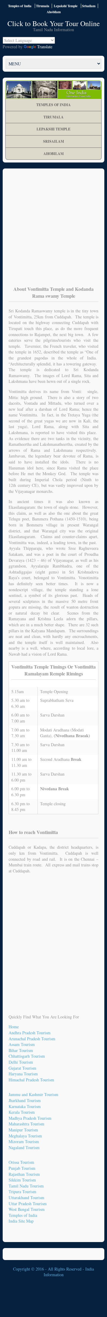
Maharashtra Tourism (26, 1124)
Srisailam (53, 141)
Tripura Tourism (22, 1191)
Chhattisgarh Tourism (27, 1056)
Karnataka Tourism (25, 1106)
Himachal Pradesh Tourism (31, 1080)
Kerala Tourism (22, 1112)
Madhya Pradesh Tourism (30, 1118)
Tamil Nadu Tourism (26, 1186)
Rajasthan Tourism (24, 1174)
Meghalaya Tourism (25, 1136)
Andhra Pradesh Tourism (30, 1032)
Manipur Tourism (23, 1130)
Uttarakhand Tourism (26, 1197)
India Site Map (21, 1221)
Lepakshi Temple (53, 129)
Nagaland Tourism (24, 1147)
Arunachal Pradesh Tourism (32, 1038)
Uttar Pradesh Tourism (28, 1203)
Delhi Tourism (21, 1062)
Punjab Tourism (22, 1168)
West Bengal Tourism (27, 1209)
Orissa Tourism (21, 1162)
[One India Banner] (53, 89)
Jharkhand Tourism (25, 1100)
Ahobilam (53, 153)
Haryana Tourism (23, 1074)
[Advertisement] (53, 231)
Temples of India (20, 5)
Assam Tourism (22, 1044)
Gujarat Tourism (22, 1068)
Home (14, 1026)
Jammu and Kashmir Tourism (33, 1094)
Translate (44, 46)
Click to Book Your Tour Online (53, 23)
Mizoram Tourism (24, 1141)
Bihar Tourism (21, 1050)
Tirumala (53, 117)
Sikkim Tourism (22, 1180)
